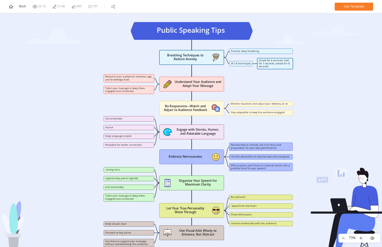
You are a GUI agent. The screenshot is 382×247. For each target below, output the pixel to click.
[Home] (11, 7)
